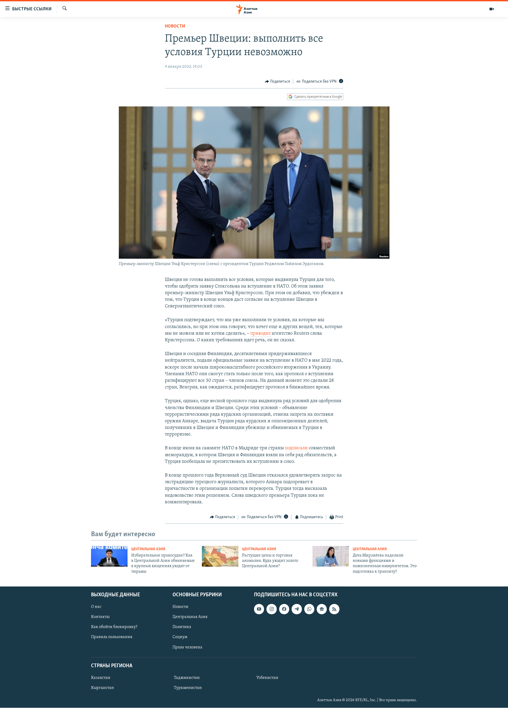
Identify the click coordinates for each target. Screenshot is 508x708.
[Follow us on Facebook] (284, 609)
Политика (182, 627)
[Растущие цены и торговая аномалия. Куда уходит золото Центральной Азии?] (220, 556)
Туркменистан (188, 688)
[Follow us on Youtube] (259, 609)
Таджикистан (187, 678)
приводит (261, 333)
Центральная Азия (148, 549)
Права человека (187, 647)
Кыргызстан (102, 688)
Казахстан (100, 678)
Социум (180, 637)
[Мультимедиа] (492, 9)
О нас (96, 607)
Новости (175, 26)
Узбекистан (267, 678)
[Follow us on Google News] (322, 609)
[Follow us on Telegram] (297, 609)
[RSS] (334, 609)
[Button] (277, 81)
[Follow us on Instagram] (271, 609)
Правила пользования (111, 637)
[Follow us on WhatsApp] (309, 609)
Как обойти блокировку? (114, 627)
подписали (296, 448)
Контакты (100, 617)
